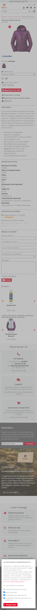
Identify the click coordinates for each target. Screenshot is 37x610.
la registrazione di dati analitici (16, 595)
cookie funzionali (11, 592)
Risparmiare (11, 605)
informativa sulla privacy (15, 581)
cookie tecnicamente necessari (16, 589)
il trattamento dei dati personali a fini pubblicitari (18, 599)
